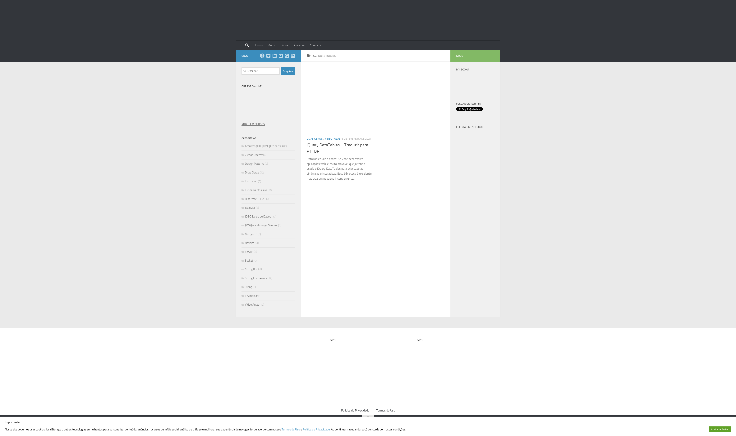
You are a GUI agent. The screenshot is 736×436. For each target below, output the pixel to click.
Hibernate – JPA (254, 199)
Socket (249, 260)
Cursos (314, 45)
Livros (284, 45)
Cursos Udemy (254, 155)
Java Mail (250, 207)
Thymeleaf (251, 296)
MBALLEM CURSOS (253, 124)
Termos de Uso (385, 410)
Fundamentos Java (256, 190)
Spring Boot (252, 269)
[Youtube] (280, 55)
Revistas (299, 45)
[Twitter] (268, 55)
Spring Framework (256, 278)
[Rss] (293, 55)
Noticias (249, 243)
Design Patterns (254, 163)
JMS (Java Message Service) (261, 225)
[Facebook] (262, 55)
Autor (271, 45)
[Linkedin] (274, 55)
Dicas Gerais (315, 138)
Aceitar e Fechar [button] (720, 429)
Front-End (251, 181)
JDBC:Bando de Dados (258, 216)
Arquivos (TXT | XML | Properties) (264, 146)
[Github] (286, 55)
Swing (248, 287)
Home (259, 45)
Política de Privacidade (355, 410)
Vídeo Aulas (332, 138)
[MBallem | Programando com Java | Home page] (254, 20)
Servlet (249, 252)
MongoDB (251, 234)
